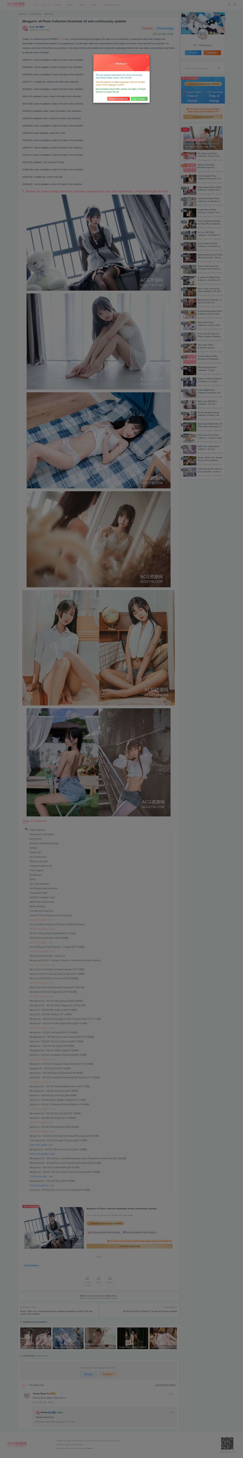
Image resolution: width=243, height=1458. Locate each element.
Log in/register (139, 98)
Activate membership (118, 98)
